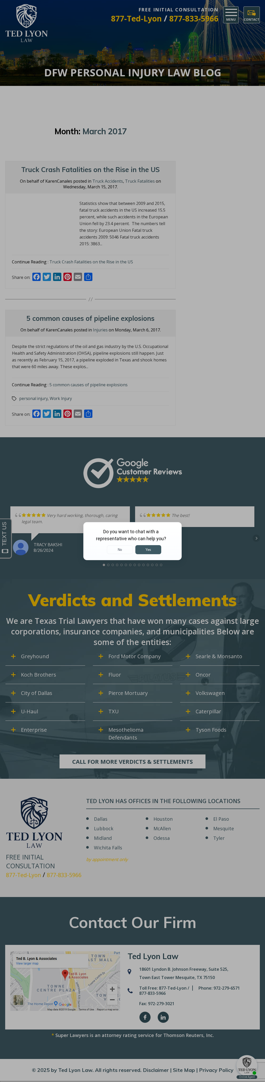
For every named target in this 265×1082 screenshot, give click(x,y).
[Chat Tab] (132, 541)
